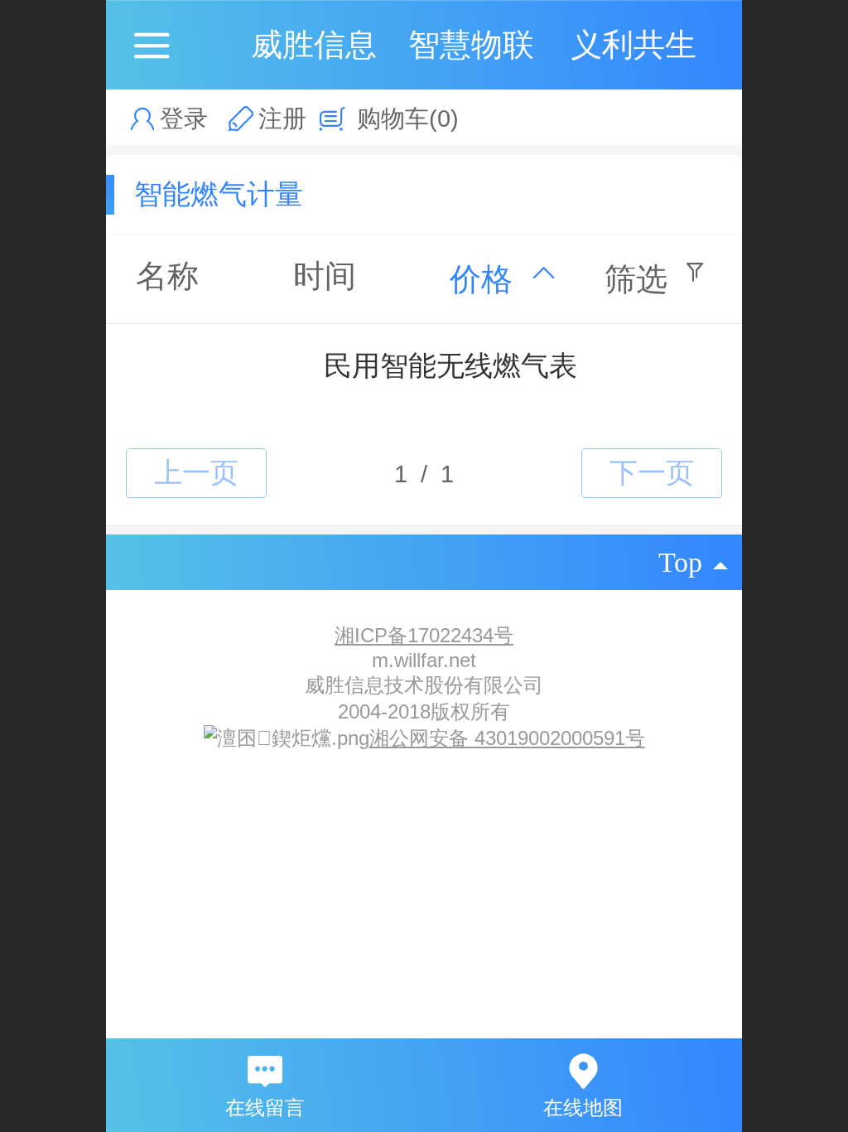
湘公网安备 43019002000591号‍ (507, 738)
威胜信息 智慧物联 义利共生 (473, 44)
